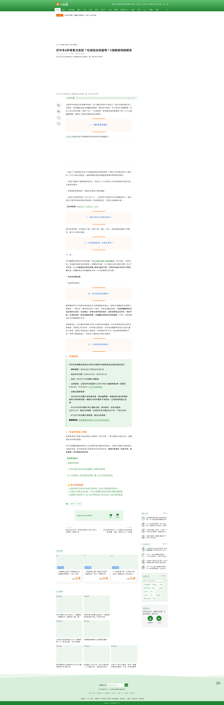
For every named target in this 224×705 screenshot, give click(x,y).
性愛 (139, 10)
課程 (96, 10)
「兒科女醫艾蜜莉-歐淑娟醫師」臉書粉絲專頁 (86, 469)
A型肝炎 (69, 136)
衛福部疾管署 (73, 462)
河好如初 (132, 4)
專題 (151, 10)
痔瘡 (161, 584)
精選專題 (107, 693)
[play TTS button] (73, 98)
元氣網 (62, 45)
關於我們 (134, 698)
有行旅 (146, 4)
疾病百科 (113, 693)
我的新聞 (159, 4)
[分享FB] (58, 105)
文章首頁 (125, 693)
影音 (90, 10)
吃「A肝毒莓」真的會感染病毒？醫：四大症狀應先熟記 (90, 475)
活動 (157, 10)
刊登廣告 (82, 698)
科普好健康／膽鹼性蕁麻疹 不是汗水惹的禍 (80, 15)
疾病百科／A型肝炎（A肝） (88, 206)
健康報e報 (102, 685)
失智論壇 (71, 10)
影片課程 (61, 568)
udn (57, 45)
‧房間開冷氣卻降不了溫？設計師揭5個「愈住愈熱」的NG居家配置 (95, 494)
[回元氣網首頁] (64, 4)
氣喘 (154, 598)
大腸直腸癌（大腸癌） (151, 584)
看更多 (165, 513)
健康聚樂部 (100, 693)
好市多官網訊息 (96, 386)
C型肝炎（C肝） (149, 595)
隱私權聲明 (115, 698)
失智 (110, 10)
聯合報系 (122, 698)
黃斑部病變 (147, 598)
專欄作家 (132, 693)
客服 (91, 698)
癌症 (133, 10)
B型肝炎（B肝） (149, 591)
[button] (167, 9)
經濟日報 (123, 4)
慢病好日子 (124, 10)
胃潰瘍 (158, 595)
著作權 (109, 698)
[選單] (167, 4)
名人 (145, 10)
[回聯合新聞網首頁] (58, 4)
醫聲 (116, 10)
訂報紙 (128, 698)
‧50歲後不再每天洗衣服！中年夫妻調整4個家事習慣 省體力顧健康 (95, 491)
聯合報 (116, 4)
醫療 (78, 10)
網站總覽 (141, 698)
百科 (84, 10)
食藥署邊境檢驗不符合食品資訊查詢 (94, 420)
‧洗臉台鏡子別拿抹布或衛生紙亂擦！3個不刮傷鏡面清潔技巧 (93, 488)
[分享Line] (58, 111)
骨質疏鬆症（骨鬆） (150, 588)
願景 (151, 4)
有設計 (139, 4)
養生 (63, 10)
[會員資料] (164, 4)
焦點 (57, 10)
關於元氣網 (92, 693)
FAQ (88, 698)
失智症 (160, 588)
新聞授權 (97, 698)
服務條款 (103, 698)
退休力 (103, 10)
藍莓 (111, 104)
